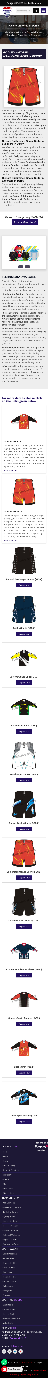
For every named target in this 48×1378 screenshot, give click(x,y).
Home (5, 1151)
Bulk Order (7, 1188)
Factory (5, 1161)
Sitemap (6, 1179)
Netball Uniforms (10, 1230)
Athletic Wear (8, 1258)
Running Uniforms (10, 1244)
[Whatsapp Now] (4, 1362)
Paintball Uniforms (11, 1235)
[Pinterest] (20, 1351)
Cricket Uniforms (10, 1212)
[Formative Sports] (7, 12)
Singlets (6, 1295)
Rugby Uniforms (9, 1239)
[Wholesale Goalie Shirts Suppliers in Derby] (24, 421)
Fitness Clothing (9, 1263)
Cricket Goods (8, 1309)
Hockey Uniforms (10, 1221)
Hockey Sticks (8, 1314)
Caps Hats (7, 1272)
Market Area (8, 1193)
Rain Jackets (7, 1290)
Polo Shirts (7, 1286)
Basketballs (7, 1304)
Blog (4, 1184)
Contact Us (7, 1175)
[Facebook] (4, 1351)
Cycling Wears (8, 1216)
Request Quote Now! (25, 222)
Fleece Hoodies (9, 1277)
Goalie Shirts (12, 441)
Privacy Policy (8, 1165)
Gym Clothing (8, 1267)
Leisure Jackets (9, 1281)
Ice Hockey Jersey (10, 1226)
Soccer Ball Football (11, 1318)
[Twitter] (9, 1351)
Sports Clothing (9, 1253)
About (5, 1156)
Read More (8, 470)
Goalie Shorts (13, 511)
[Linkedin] (15, 1351)
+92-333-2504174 (18, 1337)
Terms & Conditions (11, 1170)
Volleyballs (7, 1323)
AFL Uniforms (8, 1202)
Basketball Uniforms (11, 1207)
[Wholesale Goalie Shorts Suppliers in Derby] (24, 492)
